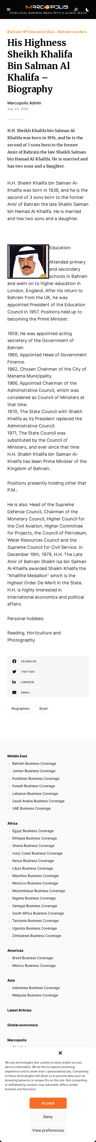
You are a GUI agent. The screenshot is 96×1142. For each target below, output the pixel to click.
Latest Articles (19, 1010)
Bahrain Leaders (72, 31)
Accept (48, 1103)
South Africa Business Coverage (38, 913)
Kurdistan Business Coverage (35, 778)
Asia (11, 980)
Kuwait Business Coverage (33, 786)
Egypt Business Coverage (33, 831)
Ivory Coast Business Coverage (37, 853)
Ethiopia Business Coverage (34, 838)
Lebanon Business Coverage (35, 793)
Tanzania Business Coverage (35, 920)
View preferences (48, 1130)
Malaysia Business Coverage (35, 995)
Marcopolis (17, 1040)
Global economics (22, 1025)
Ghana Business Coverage (33, 845)
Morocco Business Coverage (35, 883)
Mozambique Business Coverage (38, 891)
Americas (15, 950)
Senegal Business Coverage (34, 906)
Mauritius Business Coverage (35, 876)
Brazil (43, 708)
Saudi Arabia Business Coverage (38, 801)
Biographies (21, 708)
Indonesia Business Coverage (36, 988)
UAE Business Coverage (31, 808)
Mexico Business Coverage (34, 965)
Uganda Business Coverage (34, 928)
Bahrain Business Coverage (34, 763)
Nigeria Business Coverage (34, 898)
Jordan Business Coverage (33, 771)
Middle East (17, 756)
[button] (60, 1052)
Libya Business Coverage (32, 868)
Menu (8, 9)
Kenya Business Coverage (33, 860)
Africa (12, 823)
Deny (48, 1116)
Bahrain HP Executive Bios (31, 31)
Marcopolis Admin (24, 102)
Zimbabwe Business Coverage (36, 935)
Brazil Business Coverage (32, 958)
